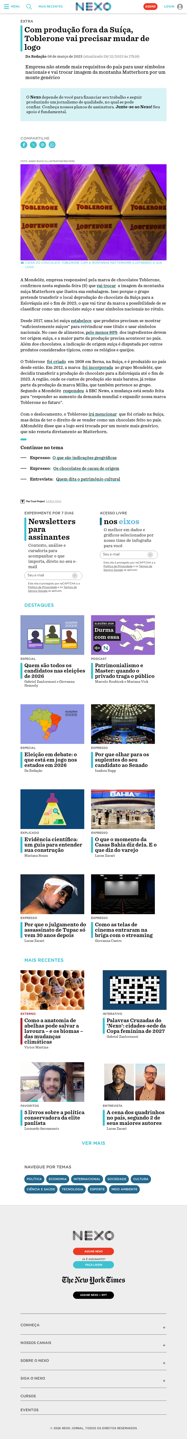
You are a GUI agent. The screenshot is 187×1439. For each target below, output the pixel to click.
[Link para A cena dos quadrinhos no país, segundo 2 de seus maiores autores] (135, 1082)
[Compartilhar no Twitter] (33, 144)
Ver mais (93, 1143)
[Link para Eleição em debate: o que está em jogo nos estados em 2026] (52, 724)
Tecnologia (72, 1189)
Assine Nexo (93, 1251)
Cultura (141, 1179)
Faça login (93, 1264)
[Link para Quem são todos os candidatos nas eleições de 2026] (52, 635)
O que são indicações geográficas (85, 457)
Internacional (87, 1179)
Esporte (97, 1189)
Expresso (99, 748)
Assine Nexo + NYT (93, 1294)
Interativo (112, 1014)
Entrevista (112, 1106)
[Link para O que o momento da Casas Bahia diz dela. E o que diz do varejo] (123, 809)
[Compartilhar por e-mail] (42, 144)
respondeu (73, 391)
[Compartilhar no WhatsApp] (52, 144)
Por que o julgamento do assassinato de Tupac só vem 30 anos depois (55, 930)
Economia (58, 1179)
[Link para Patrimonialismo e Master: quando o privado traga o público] (123, 635)
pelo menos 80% (102, 332)
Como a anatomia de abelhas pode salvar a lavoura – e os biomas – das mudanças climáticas (53, 1031)
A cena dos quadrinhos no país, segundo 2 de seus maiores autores (136, 1118)
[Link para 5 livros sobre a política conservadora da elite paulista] (52, 1082)
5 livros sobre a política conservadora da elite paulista (54, 1118)
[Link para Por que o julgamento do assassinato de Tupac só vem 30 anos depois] (52, 894)
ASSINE (150, 6)
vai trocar (106, 285)
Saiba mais (53, 501)
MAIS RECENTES (50, 6)
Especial (28, 659)
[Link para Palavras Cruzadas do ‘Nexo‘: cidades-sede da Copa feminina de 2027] (135, 990)
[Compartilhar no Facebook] (23, 144)
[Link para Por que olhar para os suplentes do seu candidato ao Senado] (123, 724)
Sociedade (116, 1179)
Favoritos (29, 1106)
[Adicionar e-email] (75, 576)
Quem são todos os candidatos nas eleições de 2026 (54, 671)
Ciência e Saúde (41, 1189)
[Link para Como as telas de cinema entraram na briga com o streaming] (123, 894)
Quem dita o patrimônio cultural (88, 479)
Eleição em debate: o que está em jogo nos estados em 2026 (50, 760)
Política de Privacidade (42, 587)
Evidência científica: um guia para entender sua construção (53, 845)
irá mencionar (103, 414)
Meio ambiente (124, 1189)
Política (34, 1179)
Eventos (29, 1410)
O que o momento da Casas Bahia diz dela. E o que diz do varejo (126, 845)
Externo (28, 1014)
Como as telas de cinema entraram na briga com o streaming (124, 930)
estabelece (81, 321)
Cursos (28, 1396)
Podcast (99, 659)
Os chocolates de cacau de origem (86, 468)
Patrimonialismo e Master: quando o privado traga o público (125, 671)
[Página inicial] (93, 6)
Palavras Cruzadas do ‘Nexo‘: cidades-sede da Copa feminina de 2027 (136, 1026)
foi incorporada (97, 367)
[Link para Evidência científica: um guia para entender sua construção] (52, 809)
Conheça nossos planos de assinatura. (78, 107)
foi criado (56, 361)
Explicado (29, 833)
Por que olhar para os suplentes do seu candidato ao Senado (122, 760)
